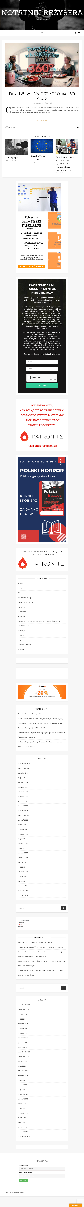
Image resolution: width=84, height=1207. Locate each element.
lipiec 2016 (22, 862)
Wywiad (21, 649)
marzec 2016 (22, 876)
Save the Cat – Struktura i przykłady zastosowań (35, 714)
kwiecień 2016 (23, 872)
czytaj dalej (42, 120)
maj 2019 (21, 839)
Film (19, 593)
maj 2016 (21, 867)
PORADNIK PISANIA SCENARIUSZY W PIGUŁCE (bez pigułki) (39, 621)
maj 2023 (21, 778)
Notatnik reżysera (42, 13)
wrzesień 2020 (23, 815)
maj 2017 (21, 848)
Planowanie (22, 612)
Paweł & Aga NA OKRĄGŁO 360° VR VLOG (42, 96)
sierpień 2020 (23, 820)
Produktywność (23, 626)
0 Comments (48, 103)
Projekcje (42, 90)
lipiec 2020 (22, 825)
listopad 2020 (23, 806)
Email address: (24, 1165)
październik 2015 (24, 895)
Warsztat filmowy (24, 645)
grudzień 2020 (23, 801)
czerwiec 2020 (23, 829)
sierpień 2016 (23, 858)
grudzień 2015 (23, 886)
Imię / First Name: (25, 1173)
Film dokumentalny (24, 597)
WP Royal (21, 1193)
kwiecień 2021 (23, 792)
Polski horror (22, 616)
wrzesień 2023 (23, 768)
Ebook (20, 588)
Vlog (19, 640)
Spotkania (21, 635)
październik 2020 (24, 811)
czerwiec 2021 (23, 787)
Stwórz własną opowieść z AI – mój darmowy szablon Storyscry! (40, 719)
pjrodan (12, 127)
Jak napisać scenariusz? (26, 602)
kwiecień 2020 (23, 834)
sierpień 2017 (23, 843)
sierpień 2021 (23, 782)
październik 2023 (24, 763)
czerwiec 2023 (23, 773)
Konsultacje (22, 607)
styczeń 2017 (23, 853)
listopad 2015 (23, 890)
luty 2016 (21, 881)
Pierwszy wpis (11, 157)
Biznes (20, 583)
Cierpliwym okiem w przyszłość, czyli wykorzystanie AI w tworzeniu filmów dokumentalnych (65, 163)
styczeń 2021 (23, 796)
